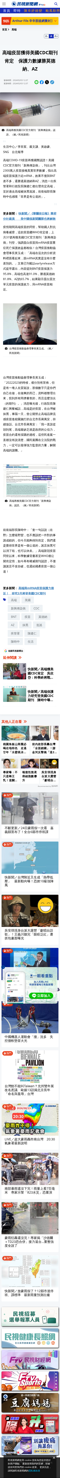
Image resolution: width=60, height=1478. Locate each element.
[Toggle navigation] (4, 4)
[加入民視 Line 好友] (30, 985)
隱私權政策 (34, 1470)
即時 (17, 10)
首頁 (6, 10)
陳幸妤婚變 (33, 10)
